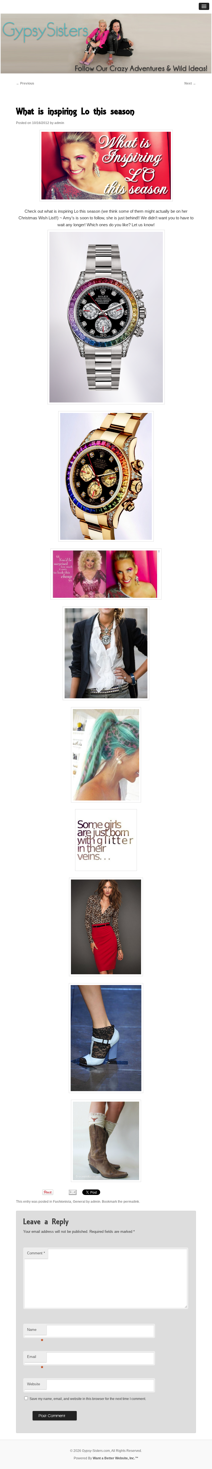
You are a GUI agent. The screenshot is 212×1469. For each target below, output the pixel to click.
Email (35, 1358)
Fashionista (62, 1202)
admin (59, 123)
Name (35, 1331)
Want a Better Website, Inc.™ (115, 1458)
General (79, 1202)
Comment (36, 1253)
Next (190, 83)
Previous (25, 83)
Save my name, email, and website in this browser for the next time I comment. (88, 1399)
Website (33, 1384)
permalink (131, 1202)
